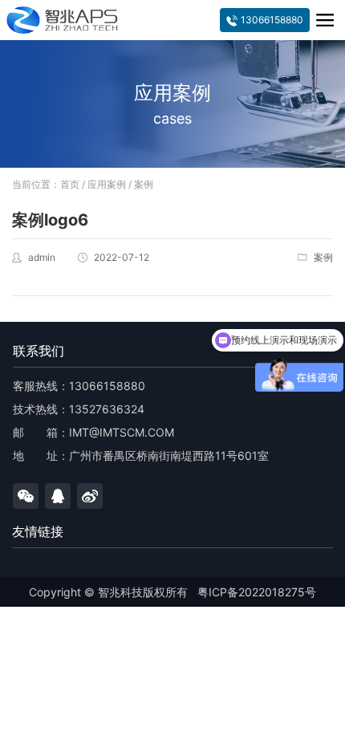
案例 (143, 184)
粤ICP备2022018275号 (256, 592)
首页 (69, 184)
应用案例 (106, 184)
